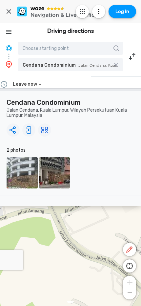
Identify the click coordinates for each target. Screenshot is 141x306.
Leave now (25, 84)
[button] (70, 64)
